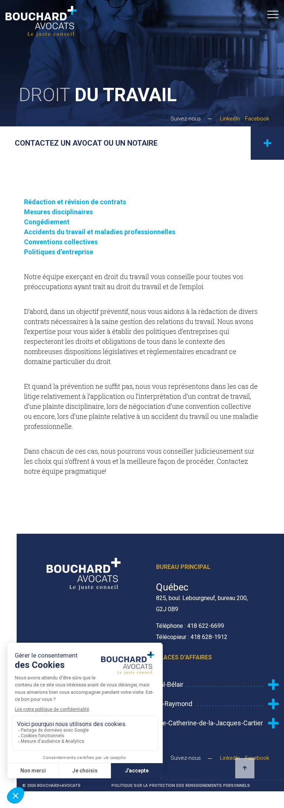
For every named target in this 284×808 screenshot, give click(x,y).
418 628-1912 (208, 636)
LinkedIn (230, 118)
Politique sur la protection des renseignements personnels (180, 785)
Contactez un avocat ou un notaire (86, 143)
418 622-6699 (205, 625)
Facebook (257, 118)
